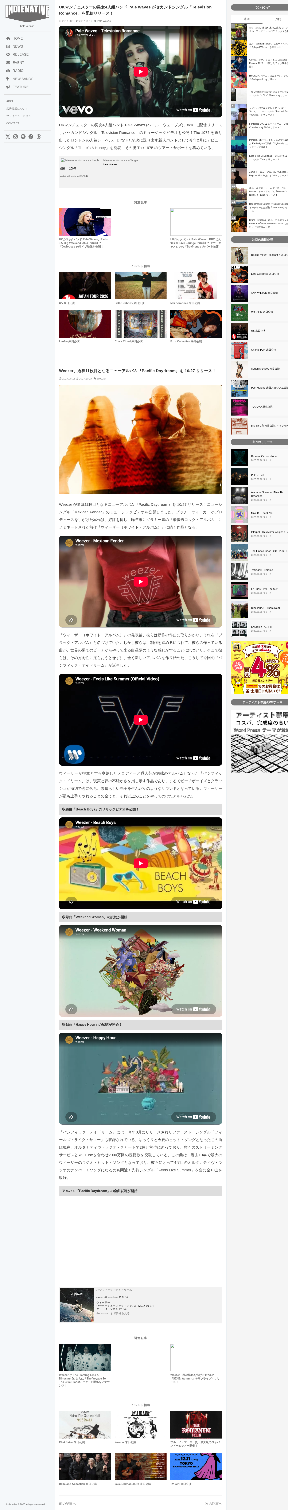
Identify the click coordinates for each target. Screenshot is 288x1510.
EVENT (18, 63)
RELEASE (21, 54)
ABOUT (11, 101)
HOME (18, 38)
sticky (73, 176)
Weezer (101, 378)
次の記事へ (213, 1503)
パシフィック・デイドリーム (114, 1289)
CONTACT (12, 123)
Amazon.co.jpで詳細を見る (113, 1313)
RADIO (18, 71)
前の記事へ (67, 1503)
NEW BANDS (23, 79)
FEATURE (21, 87)
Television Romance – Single (120, 160)
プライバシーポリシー (20, 116)
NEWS (18, 46)
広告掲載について (17, 108)
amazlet (112, 1297)
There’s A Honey (92, 148)
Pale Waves (104, 21)
